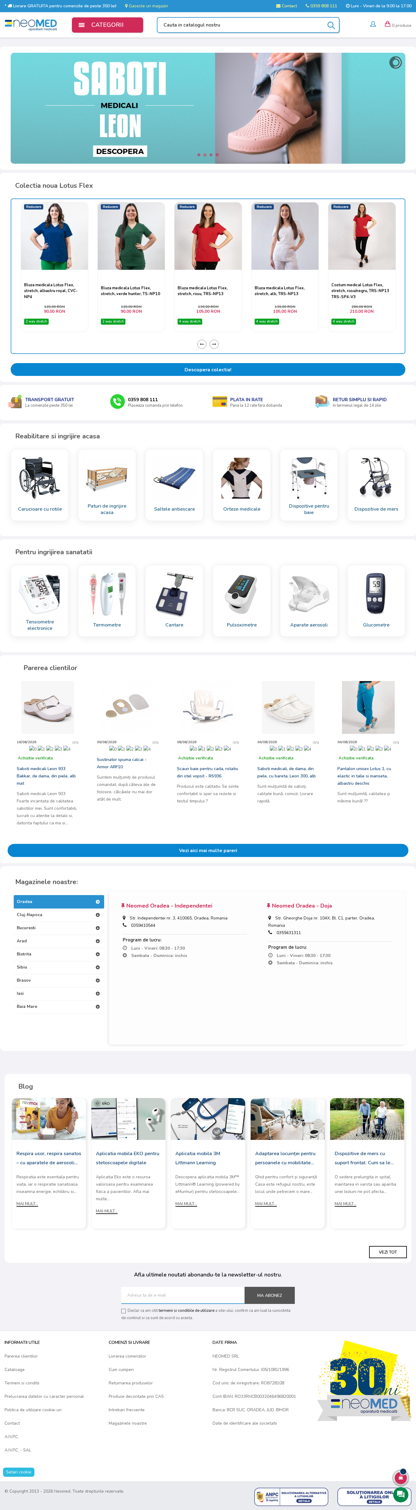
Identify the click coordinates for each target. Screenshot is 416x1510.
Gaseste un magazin (148, 6)
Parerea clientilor (21, 1356)
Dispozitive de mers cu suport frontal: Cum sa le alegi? (362, 1158)
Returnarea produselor (131, 1383)
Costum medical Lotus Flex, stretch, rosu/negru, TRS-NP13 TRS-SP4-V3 (283, 290)
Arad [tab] (22, 941)
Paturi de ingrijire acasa (107, 509)
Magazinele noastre (128, 1423)
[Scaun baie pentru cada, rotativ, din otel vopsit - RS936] (208, 707)
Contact (288, 6)
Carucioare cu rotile (40, 509)
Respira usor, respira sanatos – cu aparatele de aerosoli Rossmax (48, 1158)
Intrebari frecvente (127, 1410)
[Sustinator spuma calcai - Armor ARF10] (127, 707)
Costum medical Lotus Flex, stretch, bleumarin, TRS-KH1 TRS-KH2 (358, 290)
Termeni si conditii (22, 1383)
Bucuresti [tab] (26, 928)
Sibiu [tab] (22, 967)
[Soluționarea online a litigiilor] (374, 1496)
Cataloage (15, 1370)
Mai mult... (27, 1204)
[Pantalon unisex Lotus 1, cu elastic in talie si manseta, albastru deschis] (368, 707)
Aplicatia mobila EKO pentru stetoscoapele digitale (127, 1158)
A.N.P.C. (12, 1437)
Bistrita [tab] (24, 954)
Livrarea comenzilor (127, 1356)
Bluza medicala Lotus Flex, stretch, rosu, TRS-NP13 (125, 291)
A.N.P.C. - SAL (18, 1450)
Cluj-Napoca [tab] (29, 915)
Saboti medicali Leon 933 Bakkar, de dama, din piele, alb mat (46, 776)
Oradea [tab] (24, 902)
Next (214, 344)
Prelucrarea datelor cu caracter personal (44, 1396)
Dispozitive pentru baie (309, 509)
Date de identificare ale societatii (245, 1423)
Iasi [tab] (20, 993)
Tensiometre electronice (40, 625)
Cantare (174, 625)
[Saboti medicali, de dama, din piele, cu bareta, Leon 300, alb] (288, 707)
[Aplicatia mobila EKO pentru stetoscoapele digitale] (128, 1119)
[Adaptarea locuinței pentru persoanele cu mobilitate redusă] (288, 1119)
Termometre (107, 625)
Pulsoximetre (242, 625)
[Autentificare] (373, 25)
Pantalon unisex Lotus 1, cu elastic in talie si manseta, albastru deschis (364, 776)
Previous (201, 344)
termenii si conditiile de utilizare (186, 1310)
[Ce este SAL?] (291, 1496)
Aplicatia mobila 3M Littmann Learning (197, 1158)
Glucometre (376, 625)
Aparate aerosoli (309, 625)
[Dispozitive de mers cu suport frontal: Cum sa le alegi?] (367, 1119)
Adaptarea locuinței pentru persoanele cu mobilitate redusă (285, 1158)
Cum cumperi (121, 1370)
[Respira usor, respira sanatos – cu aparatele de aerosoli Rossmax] (49, 1119)
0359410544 (143, 925)
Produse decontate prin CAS (136, 1396)
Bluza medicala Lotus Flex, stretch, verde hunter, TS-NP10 (53, 291)
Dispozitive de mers (376, 509)
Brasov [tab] (24, 980)
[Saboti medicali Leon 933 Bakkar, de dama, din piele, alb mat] (47, 707)
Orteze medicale (241, 509)
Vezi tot (388, 1252)
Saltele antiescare (174, 509)
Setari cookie (18, 1472)
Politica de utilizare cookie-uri (33, 1410)
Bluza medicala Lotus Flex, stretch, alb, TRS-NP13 (202, 291)
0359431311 (289, 933)
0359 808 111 (323, 6)
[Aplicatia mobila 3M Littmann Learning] (208, 1119)
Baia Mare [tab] (27, 1006)
